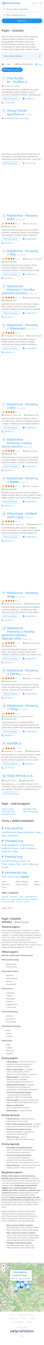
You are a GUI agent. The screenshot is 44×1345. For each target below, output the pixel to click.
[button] (26, 1283)
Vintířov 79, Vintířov (31, 486)
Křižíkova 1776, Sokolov (33, 678)
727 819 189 (30, 163)
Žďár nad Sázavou (10, 835)
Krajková (34, 899)
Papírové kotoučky (30, 811)
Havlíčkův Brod (9, 832)
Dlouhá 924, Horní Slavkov (13, 604)
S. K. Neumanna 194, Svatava (14, 336)
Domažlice (7, 861)
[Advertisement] (22, 136)
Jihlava (20, 832)
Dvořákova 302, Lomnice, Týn (14, 524)
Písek (22, 848)
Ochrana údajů (17, 1322)
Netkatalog (13, 3)
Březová (5, 896)
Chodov (26, 899)
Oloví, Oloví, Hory (31, 224)
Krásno (27, 902)
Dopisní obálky (8, 809)
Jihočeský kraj (14, 841)
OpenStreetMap (35, 1263)
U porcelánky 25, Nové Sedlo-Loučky (16, 118)
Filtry (40, 64)
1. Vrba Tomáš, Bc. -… (20, 1272)
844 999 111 (9, 243)
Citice (21, 896)
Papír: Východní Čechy (6, 884)
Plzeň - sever (22, 864)
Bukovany (13, 896)
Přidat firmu (13, 1318)
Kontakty (32, 1318)
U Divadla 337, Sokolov (11, 86)
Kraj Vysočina (14, 828)
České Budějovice (10, 845)
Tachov (5, 867)
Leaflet (24, 1263)
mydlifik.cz (30, 764)
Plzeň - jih (25, 861)
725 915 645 (9, 102)
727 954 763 (9, 768)
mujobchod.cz (31, 239)
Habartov (5, 899)
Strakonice (7, 851)
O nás (23, 1318)
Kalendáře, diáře (30, 809)
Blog (22, 1336)
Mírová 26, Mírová (10, 781)
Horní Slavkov (16, 899)
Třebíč (38, 832)
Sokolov (25, 876)
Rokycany (33, 864)
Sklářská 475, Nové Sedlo (12, 415)
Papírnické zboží (8, 811)
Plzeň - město (8, 864)
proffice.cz (30, 98)
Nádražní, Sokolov (31, 451)
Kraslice (19, 902)
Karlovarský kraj (16, 872)
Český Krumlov (27, 845)
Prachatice (31, 848)
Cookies (30, 1322)
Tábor (15, 851)
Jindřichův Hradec (10, 848)
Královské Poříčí (8, 902)
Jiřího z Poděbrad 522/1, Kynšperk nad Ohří (18, 716)
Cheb (4, 876)
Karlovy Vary (14, 876)
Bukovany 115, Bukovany (33, 259)
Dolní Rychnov (31, 896)
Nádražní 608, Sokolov (32, 298)
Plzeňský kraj (13, 856)
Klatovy (16, 861)
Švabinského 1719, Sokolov (13, 751)
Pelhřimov (29, 832)
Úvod (13, 1315)
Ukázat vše (6, 908)
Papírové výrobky (9, 814)
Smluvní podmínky (25, 1315)
